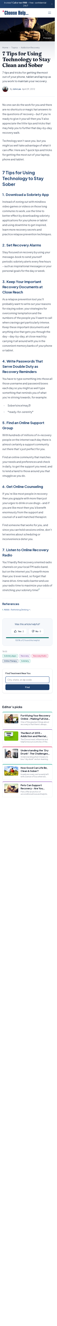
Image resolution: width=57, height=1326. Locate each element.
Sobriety (25, 661)
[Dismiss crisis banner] (52, 4)
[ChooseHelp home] (15, 12)
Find (27, 687)
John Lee (17, 89)
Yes (21, 631)
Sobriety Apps (10, 656)
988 (25, 2)
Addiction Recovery (30, 47)
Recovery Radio (40, 656)
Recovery (25, 656)
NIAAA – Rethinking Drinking (16, 610)
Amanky (48, 38)
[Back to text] (30, 610)
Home (5, 47)
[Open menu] (49, 13)
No (38, 631)
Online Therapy (10, 661)
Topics (14, 47)
